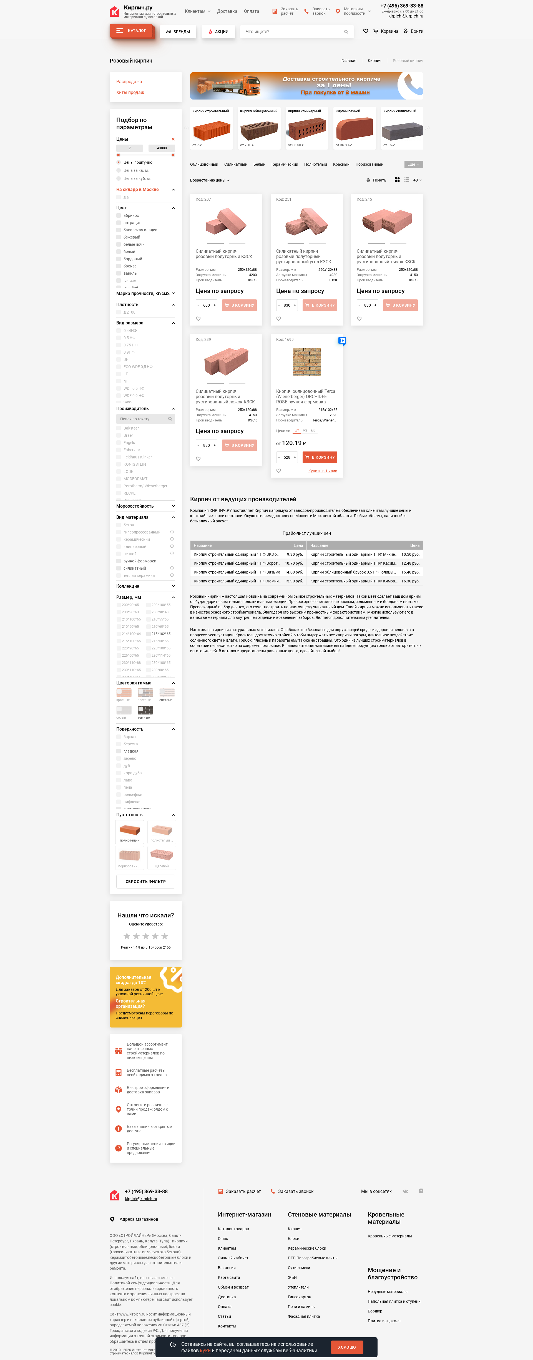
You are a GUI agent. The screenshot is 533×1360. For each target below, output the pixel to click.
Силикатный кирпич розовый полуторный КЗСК (224, 254)
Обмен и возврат (233, 1287)
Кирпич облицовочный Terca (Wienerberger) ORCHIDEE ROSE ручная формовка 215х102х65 (305, 396)
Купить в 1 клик (322, 471)
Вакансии (227, 1267)
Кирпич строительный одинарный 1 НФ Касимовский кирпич (354, 563)
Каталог (137, 30)
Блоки (293, 1238)
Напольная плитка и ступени (394, 1301)
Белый (259, 164)
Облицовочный (204, 164)
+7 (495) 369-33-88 (402, 6)
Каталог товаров (233, 1229)
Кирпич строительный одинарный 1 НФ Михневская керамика (354, 554)
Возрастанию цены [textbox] (207, 180)
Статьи (224, 1316)
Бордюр (375, 1311)
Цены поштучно (138, 162)
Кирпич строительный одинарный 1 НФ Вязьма (237, 572)
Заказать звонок (296, 1191)
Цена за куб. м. (137, 178)
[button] (427, 128)
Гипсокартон (299, 1297)
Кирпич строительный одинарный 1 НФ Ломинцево (237, 581)
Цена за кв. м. (136, 170)
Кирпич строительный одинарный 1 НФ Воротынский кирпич (237, 563)
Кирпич (294, 1229)
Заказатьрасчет (289, 11)
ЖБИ (292, 1277)
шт (297, 430)
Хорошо (347, 1347)
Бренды (182, 31)
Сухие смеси (299, 1267)
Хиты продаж (130, 92)
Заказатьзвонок (321, 11)
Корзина (389, 31)
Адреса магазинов (139, 1219)
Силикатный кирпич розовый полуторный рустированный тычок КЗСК (386, 256)
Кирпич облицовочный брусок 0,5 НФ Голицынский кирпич (354, 572)
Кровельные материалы (390, 1236)
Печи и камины (302, 1306)
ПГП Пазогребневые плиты (313, 1258)
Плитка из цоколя (384, 1321)
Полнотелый (315, 164)
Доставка (227, 11)
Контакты (227, 1326)
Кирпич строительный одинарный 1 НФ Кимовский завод (354, 581)
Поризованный (369, 164)
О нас (223, 1238)
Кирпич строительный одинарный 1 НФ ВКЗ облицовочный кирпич (237, 554)
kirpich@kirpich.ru (405, 16)
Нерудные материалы (388, 1291)
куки (205, 1350)
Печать (379, 180)
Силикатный (235, 164)
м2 (305, 430)
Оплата (251, 11)
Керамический (284, 164)
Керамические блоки (307, 1248)
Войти (417, 31)
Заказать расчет (243, 1191)
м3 (313, 430)
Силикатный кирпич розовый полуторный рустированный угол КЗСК (303, 256)
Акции (221, 31)
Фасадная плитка (304, 1316)
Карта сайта (229, 1277)
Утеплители (298, 1287)
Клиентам (195, 11)
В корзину (323, 457)
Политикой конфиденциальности (140, 1283)
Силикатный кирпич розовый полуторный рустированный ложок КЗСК (225, 396)
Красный (341, 164)
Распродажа (129, 81)
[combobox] (210, 180)
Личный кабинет (233, 1258)
